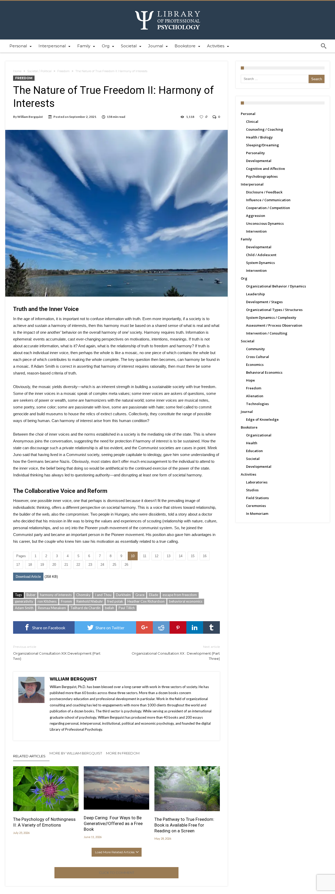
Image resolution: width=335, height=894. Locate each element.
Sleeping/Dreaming (262, 145)
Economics (255, 364)
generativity (24, 601)
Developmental (258, 160)
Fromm (66, 601)
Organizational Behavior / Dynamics (276, 286)
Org (244, 278)
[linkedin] (194, 627)
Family (246, 239)
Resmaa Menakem (52, 608)
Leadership (255, 294)
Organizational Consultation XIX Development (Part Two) (56, 653)
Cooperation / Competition (268, 207)
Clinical (252, 121)
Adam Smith (24, 608)
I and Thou (103, 595)
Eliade (153, 595)
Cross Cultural (257, 356)
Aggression (255, 215)
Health (251, 443)
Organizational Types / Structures (274, 309)
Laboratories (256, 482)
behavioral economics (185, 601)
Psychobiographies (262, 176)
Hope (250, 380)
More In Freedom (122, 753)
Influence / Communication (268, 200)
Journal (247, 411)
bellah (109, 608)
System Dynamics (260, 262)
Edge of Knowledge (262, 419)
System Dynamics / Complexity (271, 317)
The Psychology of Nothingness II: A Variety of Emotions (44, 822)
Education (254, 450)
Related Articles (29, 756)
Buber (31, 595)
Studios (252, 490)
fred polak (115, 601)
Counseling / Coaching (264, 129)
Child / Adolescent (261, 254)
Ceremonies (256, 505)
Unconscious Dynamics (265, 223)
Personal (248, 113)
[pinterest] (178, 627)
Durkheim (123, 595)
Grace (139, 595)
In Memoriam (257, 513)
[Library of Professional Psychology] (168, 8)
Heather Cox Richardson (146, 601)
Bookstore (249, 427)
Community (255, 349)
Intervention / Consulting (266, 333)
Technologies (257, 403)
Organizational (258, 435)
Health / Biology (259, 137)
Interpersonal (252, 184)
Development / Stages (264, 301)
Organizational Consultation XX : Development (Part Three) (176, 653)
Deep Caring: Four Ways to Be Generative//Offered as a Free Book (113, 823)
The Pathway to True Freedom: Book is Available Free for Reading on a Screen (184, 825)
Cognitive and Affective (265, 168)
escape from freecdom (180, 595)
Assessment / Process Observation (274, 325)
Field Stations (257, 497)
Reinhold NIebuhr (89, 601)
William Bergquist (30, 117)
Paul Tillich (127, 608)
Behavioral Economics (264, 372)
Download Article (28, 577)
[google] (144, 627)
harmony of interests (56, 595)
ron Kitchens (47, 601)
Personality (255, 153)
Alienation (254, 396)
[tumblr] (211, 627)
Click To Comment (116, 872)
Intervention (256, 231)
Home (17, 71)
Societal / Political (39, 71)
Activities (248, 474)
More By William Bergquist (75, 753)
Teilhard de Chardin (85, 608)
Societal (247, 341)
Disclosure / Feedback (264, 192)
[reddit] (161, 627)
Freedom (63, 71)
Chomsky (83, 595)
